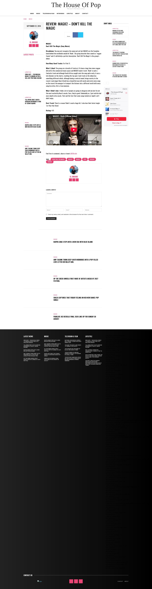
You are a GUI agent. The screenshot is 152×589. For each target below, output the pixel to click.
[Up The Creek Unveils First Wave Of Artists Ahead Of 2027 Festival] (38, 278)
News (32, 13)
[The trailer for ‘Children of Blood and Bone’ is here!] (107, 75)
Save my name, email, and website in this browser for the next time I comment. (71, 214)
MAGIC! (70, 159)
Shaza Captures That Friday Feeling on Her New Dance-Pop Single (76, 298)
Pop (85, 159)
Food (114, 39)
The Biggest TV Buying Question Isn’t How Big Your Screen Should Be (120, 53)
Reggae (92, 159)
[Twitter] (37, 45)
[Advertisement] (128, 143)
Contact (85, 13)
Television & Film (48, 13)
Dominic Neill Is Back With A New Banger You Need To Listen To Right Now (120, 64)
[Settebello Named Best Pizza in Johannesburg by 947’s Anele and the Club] (107, 42)
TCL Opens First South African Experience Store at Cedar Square (33, 101)
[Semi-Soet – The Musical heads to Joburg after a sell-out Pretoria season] (34, 64)
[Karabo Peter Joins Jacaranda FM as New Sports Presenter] (107, 31)
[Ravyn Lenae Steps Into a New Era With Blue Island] (34, 114)
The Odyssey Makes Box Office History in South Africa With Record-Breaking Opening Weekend (73, 359)
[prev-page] (105, 83)
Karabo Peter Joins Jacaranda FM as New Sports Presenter (118, 32)
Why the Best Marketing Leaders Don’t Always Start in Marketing (93, 351)
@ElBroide (73, 153)
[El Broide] (33, 35)
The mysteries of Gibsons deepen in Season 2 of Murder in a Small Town (73, 353)
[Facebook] (30, 45)
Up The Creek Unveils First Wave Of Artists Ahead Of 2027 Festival (75, 279)
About (77, 13)
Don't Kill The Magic (58, 159)
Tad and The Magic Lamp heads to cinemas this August (73, 346)
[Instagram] (33, 45)
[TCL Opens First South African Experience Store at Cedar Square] (34, 89)
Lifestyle (70, 13)
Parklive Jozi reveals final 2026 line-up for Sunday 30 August (74, 317)
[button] (121, 13)
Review (50, 162)
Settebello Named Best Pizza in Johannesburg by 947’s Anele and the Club (119, 43)
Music (38, 13)
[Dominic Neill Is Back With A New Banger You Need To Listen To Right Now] (107, 64)
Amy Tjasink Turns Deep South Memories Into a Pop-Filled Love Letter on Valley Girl (33, 151)
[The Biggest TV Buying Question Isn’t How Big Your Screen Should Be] (107, 53)
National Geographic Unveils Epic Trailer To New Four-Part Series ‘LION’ (73, 341)
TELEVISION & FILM (71, 336)
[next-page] (108, 83)
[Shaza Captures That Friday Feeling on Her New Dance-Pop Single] (38, 297)
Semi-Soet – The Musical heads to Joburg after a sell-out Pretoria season (33, 76)
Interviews (60, 13)
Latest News (28, 336)
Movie (114, 73)
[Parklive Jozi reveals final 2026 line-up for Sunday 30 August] (38, 316)
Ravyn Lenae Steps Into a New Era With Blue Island (33, 126)
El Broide (34, 42)
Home (25, 19)
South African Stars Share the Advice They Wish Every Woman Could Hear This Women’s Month (93, 356)
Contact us (28, 575)
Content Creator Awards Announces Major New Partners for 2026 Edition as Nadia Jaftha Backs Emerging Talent (93, 363)
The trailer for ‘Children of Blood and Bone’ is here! (120, 75)
